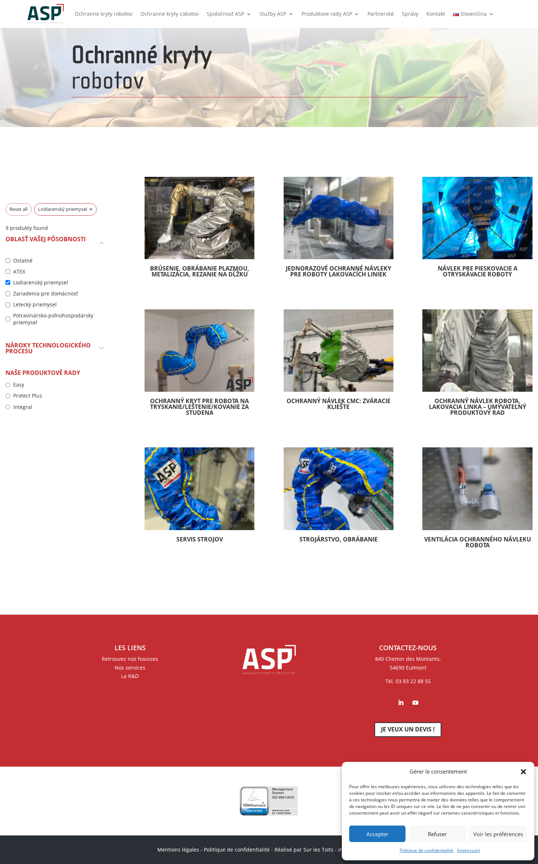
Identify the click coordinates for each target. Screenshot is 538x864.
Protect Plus (27, 395)
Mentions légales (178, 849)
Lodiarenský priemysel (40, 282)
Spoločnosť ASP (225, 13)
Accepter (377, 834)
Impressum (468, 850)
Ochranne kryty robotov (103, 13)
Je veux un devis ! (408, 729)
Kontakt (435, 13)
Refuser (437, 834)
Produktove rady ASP (327, 13)
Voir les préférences (498, 834)
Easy (18, 384)
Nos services (130, 667)
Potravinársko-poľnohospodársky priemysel (53, 318)
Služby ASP (272, 13)
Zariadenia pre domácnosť (45, 293)
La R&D (130, 676)
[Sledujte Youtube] (415, 702)
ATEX (19, 271)
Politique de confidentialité (426, 850)
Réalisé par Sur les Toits (303, 849)
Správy (410, 13)
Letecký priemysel (35, 304)
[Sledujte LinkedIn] (401, 702)
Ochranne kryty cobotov (170, 13)
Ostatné (23, 260)
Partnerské (380, 13)
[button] (523, 771)
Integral (22, 407)
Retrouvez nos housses (130, 658)
